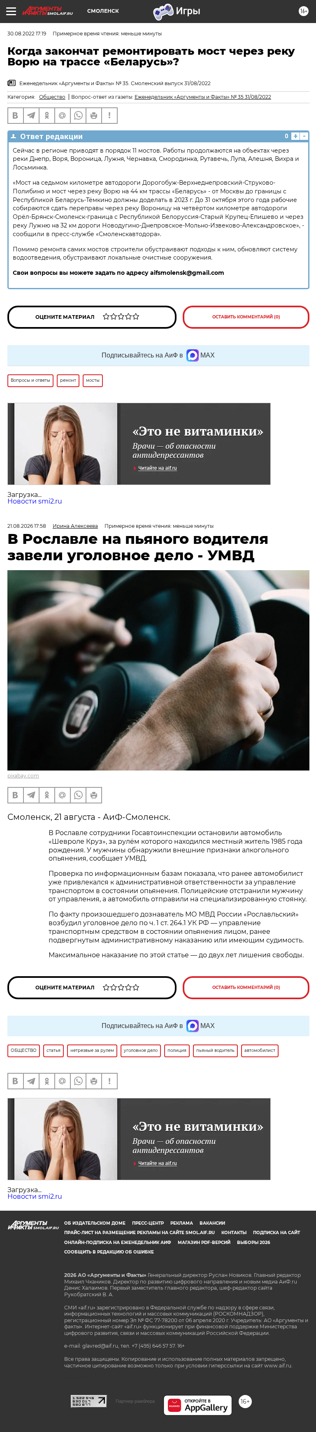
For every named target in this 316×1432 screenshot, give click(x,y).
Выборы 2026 (253, 1242)
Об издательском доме (94, 1223)
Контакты (233, 1232)
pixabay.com (23, 776)
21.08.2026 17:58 (26, 526)
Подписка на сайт (276, 1232)
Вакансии (212, 1223)
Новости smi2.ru (34, 501)
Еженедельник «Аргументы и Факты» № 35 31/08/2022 (203, 97)
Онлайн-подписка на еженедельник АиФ (117, 1242)
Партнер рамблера (135, 1401)
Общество (52, 97)
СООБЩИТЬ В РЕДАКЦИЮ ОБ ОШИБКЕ (109, 1252)
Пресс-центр (148, 1223)
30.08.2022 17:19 (26, 33)
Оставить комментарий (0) (246, 317)
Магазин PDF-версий (204, 1242)
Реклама (181, 1223)
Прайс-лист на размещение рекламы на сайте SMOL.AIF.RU (139, 1232)
